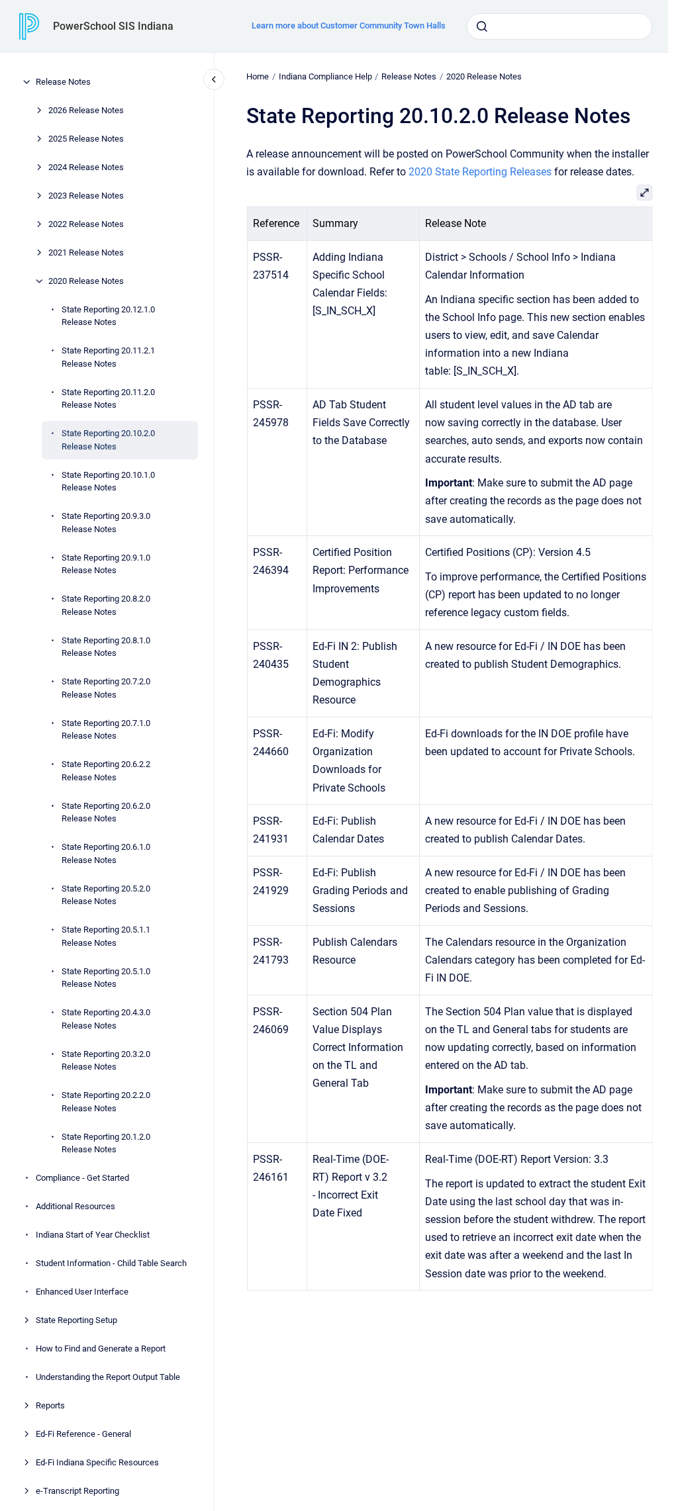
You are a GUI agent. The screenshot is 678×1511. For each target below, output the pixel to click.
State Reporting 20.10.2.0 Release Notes (108, 439)
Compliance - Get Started (82, 1178)
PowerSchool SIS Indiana (113, 26)
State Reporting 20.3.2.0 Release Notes (106, 1060)
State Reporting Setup (76, 1320)
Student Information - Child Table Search (111, 1263)
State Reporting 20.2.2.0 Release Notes (106, 1101)
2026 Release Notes (86, 110)
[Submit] (482, 26)
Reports (50, 1405)
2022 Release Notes (86, 224)
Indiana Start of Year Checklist (93, 1235)
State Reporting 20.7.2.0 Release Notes (106, 688)
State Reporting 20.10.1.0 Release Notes (108, 481)
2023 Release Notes (86, 196)
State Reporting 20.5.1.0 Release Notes (106, 977)
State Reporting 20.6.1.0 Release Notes (106, 853)
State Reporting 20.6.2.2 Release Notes (106, 770)
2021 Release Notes (86, 252)
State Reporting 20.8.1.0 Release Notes (106, 647)
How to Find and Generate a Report (101, 1348)
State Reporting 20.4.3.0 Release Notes (106, 1018)
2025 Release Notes (86, 139)
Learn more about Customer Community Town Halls (349, 25)
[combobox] (559, 26)
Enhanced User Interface (82, 1292)
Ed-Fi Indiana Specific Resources (97, 1462)
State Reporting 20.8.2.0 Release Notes (106, 605)
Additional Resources (75, 1206)
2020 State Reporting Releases (480, 171)
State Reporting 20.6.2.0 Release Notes (106, 812)
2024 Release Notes (86, 167)
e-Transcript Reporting (77, 1491)
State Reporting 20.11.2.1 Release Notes (108, 357)
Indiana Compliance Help (325, 76)
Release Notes (63, 82)
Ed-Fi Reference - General (83, 1434)
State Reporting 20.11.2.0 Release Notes (108, 398)
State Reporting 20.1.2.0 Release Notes (106, 1143)
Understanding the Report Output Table (108, 1377)
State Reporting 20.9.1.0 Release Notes (106, 564)
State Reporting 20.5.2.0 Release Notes (106, 895)
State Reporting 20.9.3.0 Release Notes (106, 522)
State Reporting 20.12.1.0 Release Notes (108, 316)
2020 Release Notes (86, 281)
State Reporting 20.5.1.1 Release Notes (106, 936)
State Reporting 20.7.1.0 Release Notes (106, 729)
